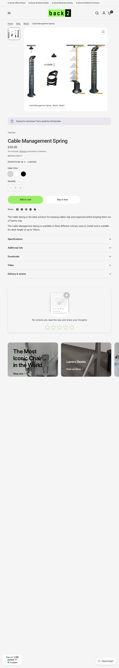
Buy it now (62, 199)
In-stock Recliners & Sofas (62, 3)
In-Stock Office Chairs (16, 3)
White (16, 173)
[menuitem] (17, 3)
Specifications (15, 239)
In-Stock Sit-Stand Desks (39, 3)
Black (23, 173)
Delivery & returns (17, 274)
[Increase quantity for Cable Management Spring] (20, 188)
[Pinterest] (26, 209)
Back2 (26, 24)
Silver (10, 173)
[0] (108, 13)
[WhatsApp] (30, 209)
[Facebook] (17, 209)
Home (10, 24)
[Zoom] (103, 31)
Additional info (15, 247)
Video (11, 265)
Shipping (23, 151)
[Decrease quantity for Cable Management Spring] (10, 188)
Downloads (13, 256)
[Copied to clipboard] (35, 209)
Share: (11, 209)
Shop (18, 24)
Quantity (11, 181)
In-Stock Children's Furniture (87, 3)
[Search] (97, 13)
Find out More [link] (73, 369)
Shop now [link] (18, 374)
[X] (22, 209)
